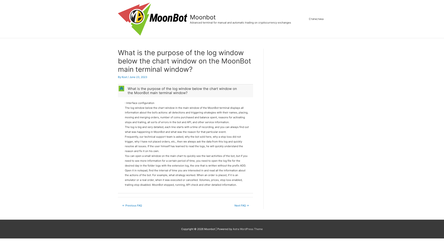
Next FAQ (241, 205)
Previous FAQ (132, 205)
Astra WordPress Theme (248, 229)
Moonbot (203, 17)
